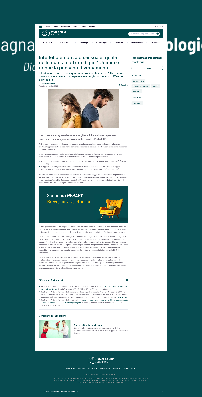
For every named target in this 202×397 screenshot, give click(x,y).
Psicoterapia (101, 43)
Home (48, 27)
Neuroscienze (137, 43)
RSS (122, 382)
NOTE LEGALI (83, 382)
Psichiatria (119, 43)
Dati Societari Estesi (114, 382)
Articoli (75, 27)
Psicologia (84, 43)
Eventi (84, 27)
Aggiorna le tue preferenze (51, 391)
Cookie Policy (74, 391)
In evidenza (65, 27)
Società (155, 86)
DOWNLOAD (122, 297)
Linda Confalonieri (48, 84)
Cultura (125, 368)
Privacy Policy (65, 391)
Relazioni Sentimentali (140, 86)
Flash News (137, 103)
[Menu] (41, 27)
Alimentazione (66, 43)
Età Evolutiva (47, 43)
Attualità (133, 368)
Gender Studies (138, 81)
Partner (92, 27)
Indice (55, 27)
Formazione (155, 43)
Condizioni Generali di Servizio (97, 382)
